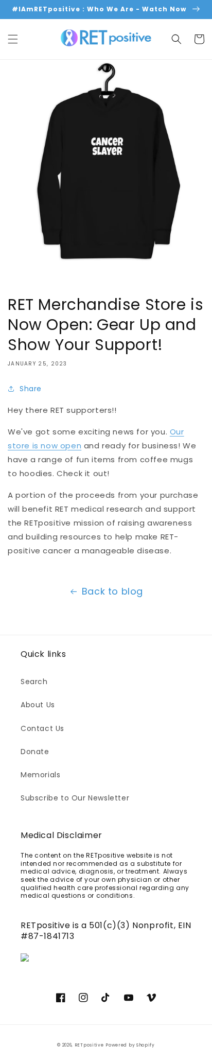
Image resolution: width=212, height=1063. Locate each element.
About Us (38, 705)
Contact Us (42, 728)
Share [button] (31, 389)
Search (34, 681)
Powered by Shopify (130, 1045)
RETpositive (89, 1045)
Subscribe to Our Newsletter (75, 798)
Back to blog (112, 591)
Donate (35, 751)
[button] (13, 39)
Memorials (40, 775)
